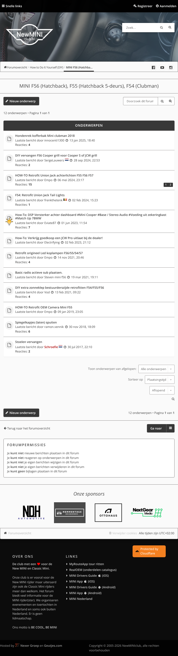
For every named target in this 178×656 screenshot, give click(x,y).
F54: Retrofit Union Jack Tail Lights (40, 195)
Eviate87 (50, 223)
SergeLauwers (54, 160)
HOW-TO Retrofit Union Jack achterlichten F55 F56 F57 (54, 175)
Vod (47, 292)
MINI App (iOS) (82, 581)
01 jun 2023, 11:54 (74, 223)
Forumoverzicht (19, 533)
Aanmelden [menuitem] (168, 6)
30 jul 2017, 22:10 (80, 347)
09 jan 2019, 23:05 (70, 312)
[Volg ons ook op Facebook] (153, 67)
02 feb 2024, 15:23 (85, 200)
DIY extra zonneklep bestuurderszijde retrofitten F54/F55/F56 (59, 288)
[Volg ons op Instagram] (170, 67)
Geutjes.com (53, 645)
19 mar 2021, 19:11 (84, 277)
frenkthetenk (53, 200)
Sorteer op (136, 380)
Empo (48, 180)
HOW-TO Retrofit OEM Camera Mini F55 (43, 307)
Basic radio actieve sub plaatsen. (39, 273)
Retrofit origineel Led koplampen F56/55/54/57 (49, 253)
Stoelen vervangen (28, 342)
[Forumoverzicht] (29, 35)
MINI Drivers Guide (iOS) (89, 575)
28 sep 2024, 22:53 (87, 160)
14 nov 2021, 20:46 (71, 257)
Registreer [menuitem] (144, 6)
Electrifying (52, 242)
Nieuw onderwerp (23, 101)
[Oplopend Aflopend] (89, 390)
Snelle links (14, 6)
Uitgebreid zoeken (170, 27)
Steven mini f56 (55, 277)
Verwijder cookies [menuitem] (124, 533)
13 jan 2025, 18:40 (82, 140)
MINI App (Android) (85, 593)
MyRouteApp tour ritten (86, 564)
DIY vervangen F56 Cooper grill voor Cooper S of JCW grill (56, 155)
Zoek (161, 27)
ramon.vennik (54, 327)
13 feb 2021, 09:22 (68, 292)
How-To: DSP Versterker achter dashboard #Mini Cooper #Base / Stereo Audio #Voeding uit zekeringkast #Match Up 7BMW (90, 216)
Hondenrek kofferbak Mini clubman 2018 (45, 136)
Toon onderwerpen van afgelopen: (112, 369)
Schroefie (51, 347)
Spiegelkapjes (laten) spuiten (36, 322)
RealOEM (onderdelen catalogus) (93, 570)
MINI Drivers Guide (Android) (92, 587)
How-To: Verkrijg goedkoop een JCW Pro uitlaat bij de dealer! (59, 238)
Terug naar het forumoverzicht (28, 428)
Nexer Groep (29, 645)
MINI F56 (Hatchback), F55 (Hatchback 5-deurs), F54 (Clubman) (89, 86)
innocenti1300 (54, 140)
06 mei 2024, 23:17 (71, 180)
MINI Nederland (80, 599)
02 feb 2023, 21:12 (78, 242)
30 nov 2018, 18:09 (82, 327)
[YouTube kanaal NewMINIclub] (162, 67)
